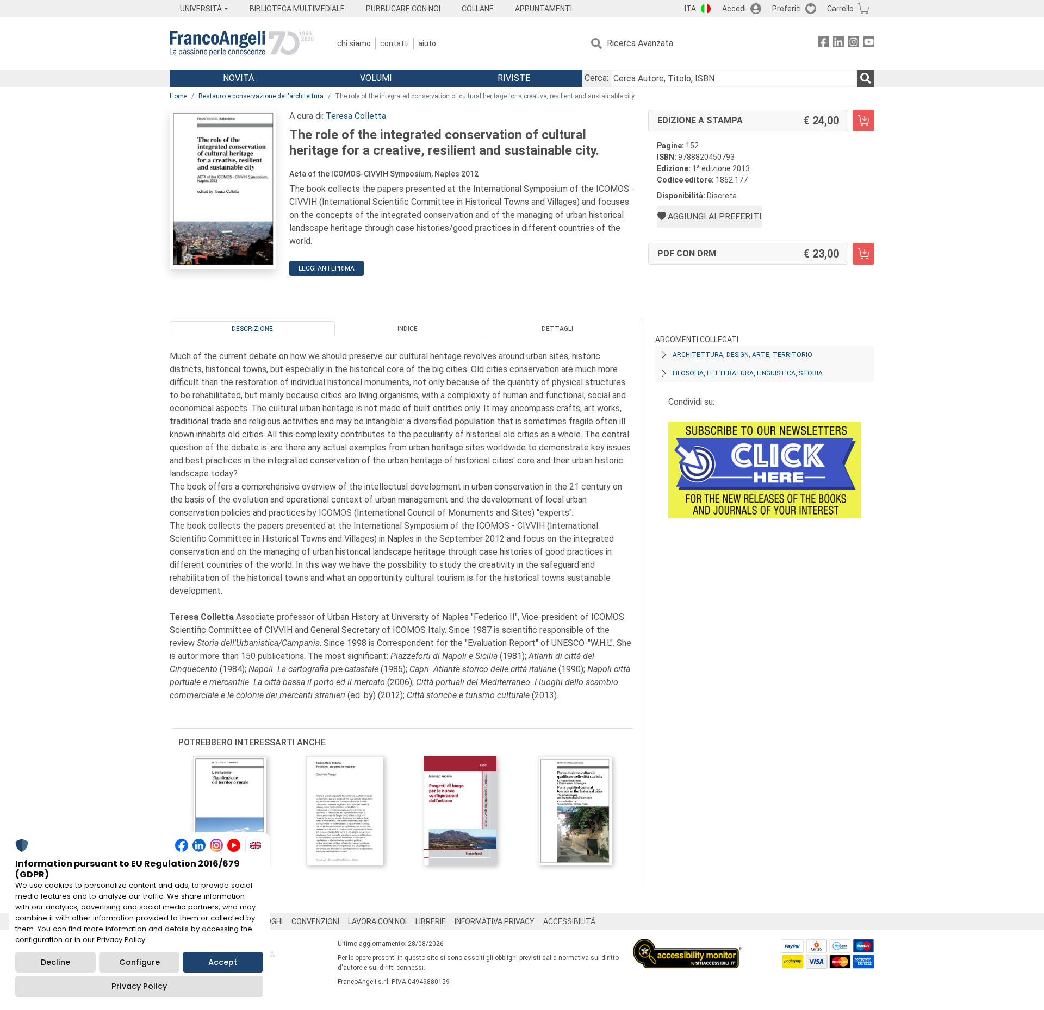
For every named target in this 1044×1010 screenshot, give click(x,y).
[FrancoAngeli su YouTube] (868, 43)
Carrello (840, 8)
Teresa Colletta (356, 116)
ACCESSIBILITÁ (569, 921)
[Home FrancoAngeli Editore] (242, 43)
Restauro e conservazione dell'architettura (261, 96)
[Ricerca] (865, 78)
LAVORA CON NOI (377, 921)
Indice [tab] (407, 329)
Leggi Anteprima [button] (327, 268)
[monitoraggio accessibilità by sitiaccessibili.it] (687, 945)
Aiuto (427, 43)
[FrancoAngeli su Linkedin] (838, 43)
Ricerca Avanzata (640, 43)
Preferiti (786, 8)
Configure (139, 962)
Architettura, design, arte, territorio (742, 355)
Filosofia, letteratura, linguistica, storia (748, 373)
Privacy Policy (139, 986)
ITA (690, 8)
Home (178, 96)
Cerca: (596, 78)
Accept (223, 962)
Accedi (734, 8)
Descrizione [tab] (252, 329)
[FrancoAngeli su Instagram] (853, 43)
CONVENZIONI (315, 921)
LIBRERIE (430, 921)
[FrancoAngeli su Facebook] (823, 43)
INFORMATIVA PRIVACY (495, 921)
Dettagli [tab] (557, 329)
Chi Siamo (354, 43)
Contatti (394, 43)
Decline (55, 962)
